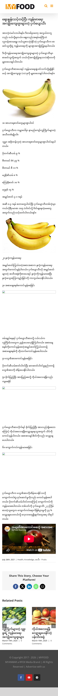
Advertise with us (35, 666)
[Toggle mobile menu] (52, 5)
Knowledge (29, 559)
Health (20, 559)
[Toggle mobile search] (45, 5)
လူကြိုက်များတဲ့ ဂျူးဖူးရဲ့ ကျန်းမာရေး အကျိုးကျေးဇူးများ (13, 633)
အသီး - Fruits (41, 559)
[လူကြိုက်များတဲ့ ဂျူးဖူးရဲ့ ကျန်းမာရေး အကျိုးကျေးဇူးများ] (14, 608)
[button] (4, 626)
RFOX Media (26, 662)
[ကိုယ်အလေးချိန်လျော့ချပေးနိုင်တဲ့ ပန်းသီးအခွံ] (44, 608)
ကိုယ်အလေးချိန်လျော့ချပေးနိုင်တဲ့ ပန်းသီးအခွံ (42, 633)
